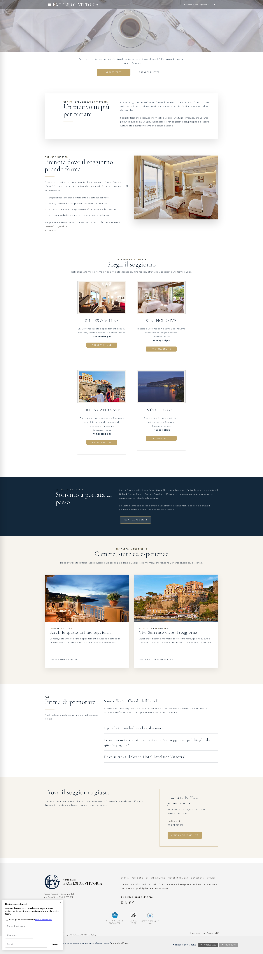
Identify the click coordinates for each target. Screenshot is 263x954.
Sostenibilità (213, 933)
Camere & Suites (155, 878)
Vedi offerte (114, 72)
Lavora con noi (197, 933)
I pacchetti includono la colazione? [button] (133, 728)
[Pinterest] (133, 902)
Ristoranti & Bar (178, 878)
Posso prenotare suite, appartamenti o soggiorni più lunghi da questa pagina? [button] (157, 742)
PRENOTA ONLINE (102, 345)
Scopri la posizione (135, 520)
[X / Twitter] (126, 902)
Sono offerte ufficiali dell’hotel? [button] (131, 701)
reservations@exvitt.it (56, 226)
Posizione (137, 878)
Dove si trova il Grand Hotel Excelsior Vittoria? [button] (145, 756)
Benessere (197, 878)
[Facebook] (130, 902)
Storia (125, 878)
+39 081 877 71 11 (53, 230)
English (211, 878)
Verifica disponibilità (184, 835)
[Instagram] (122, 902)
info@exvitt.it (173, 821)
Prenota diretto (149, 72)
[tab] (161, 701)
